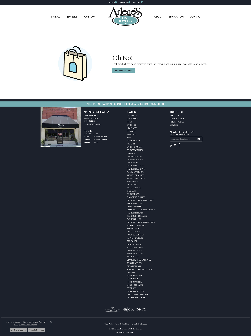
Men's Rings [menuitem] (132, 278)
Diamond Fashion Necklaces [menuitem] (141, 209)
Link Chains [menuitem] (132, 162)
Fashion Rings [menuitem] (134, 219)
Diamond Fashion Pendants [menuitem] (141, 222)
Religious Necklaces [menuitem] (137, 216)
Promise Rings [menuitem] (134, 266)
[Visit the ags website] (113, 309)
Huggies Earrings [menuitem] (135, 234)
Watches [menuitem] (131, 143)
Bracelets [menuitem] (131, 134)
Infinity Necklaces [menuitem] (136, 178)
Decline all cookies (18, 330)
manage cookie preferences (25, 325)
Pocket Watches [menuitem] (135, 150)
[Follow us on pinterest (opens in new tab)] (171, 145)
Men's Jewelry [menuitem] (133, 140)
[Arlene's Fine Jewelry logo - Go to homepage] (125, 16)
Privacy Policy (177, 118)
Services (174, 125)
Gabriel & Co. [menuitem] (133, 115)
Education (176, 16)
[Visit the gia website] (128, 309)
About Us (174, 115)
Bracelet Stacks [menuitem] (134, 244)
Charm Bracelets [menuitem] (135, 291)
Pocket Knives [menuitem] (133, 194)
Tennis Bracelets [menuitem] (135, 238)
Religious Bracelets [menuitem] (136, 225)
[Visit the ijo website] (141, 309)
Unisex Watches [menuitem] (134, 156)
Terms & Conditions (122, 324)
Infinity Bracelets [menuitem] (135, 175)
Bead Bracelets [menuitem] (134, 181)
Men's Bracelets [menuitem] (134, 281)
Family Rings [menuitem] (133, 228)
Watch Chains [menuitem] (134, 187)
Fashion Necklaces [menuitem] (136, 168)
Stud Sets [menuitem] (131, 190)
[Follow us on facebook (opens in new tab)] (179, 145)
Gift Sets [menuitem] (131, 272)
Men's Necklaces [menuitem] (135, 285)
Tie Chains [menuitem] (132, 184)
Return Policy (177, 121)
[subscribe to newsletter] (198, 139)
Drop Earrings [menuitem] (134, 231)
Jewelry (72, 16)
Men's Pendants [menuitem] (134, 275)
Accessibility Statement (139, 324)
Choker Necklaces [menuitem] (136, 297)
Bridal (55, 16)
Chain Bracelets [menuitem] (135, 159)
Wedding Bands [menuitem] (134, 247)
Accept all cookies (36, 330)
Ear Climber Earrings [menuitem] (137, 294)
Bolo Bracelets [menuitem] (134, 263)
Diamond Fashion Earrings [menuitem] (140, 200)
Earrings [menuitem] (131, 125)
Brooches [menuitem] (132, 241)
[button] (112, 2)
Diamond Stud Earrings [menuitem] (139, 259)
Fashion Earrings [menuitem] (135, 203)
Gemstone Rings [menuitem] (135, 206)
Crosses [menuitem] (131, 153)
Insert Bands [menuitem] (133, 256)
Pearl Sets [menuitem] (131, 288)
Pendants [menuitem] (131, 131)
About (158, 16)
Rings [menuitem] (129, 121)
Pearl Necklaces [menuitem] (135, 253)
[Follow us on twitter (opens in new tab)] (175, 145)
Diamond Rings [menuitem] (134, 250)
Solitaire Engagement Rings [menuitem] (140, 269)
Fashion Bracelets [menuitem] (136, 165)
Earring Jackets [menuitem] (134, 147)
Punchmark (130, 332)
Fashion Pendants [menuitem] (136, 212)
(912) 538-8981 (157, 103)
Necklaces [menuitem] (132, 128)
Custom (89, 16)
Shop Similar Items (123, 70)
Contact (196, 16)
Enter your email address (180, 134)
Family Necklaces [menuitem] (135, 172)
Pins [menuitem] (129, 137)
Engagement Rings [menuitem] (136, 197)
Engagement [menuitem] (133, 118)
